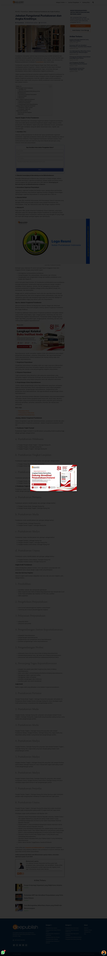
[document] (53, 478)
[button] (74, 467)
